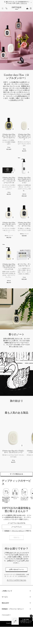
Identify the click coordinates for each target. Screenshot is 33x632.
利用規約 (7, 531)
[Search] (6, 8)
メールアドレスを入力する (16, 523)
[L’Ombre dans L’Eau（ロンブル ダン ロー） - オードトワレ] (24, 211)
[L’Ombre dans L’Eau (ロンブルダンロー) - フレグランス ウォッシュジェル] (8, 252)
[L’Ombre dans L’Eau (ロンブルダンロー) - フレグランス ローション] (24, 165)
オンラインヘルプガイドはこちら (16, 580)
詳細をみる (24, 3)
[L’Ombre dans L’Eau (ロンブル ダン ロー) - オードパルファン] (8, 122)
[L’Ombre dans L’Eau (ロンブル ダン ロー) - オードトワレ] (8, 211)
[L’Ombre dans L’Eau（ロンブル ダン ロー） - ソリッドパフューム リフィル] (8, 165)
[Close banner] (31, 2)
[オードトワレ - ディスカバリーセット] (24, 252)
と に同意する (17, 531)
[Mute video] (30, 354)
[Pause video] (16, 374)
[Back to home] (16, 8)
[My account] (27, 9)
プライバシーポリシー (18, 531)
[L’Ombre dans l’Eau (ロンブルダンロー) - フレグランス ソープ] (24, 122)
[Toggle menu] (2, 8)
